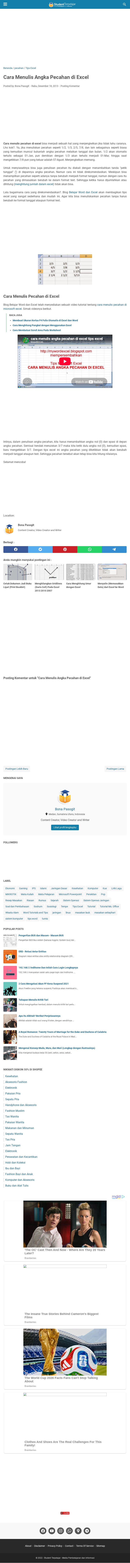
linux (68, 912)
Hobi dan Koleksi (15, 1162)
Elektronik (11, 1087)
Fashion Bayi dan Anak (19, 1174)
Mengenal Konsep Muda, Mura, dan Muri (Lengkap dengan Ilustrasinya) (57, 1048)
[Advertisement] (65, 37)
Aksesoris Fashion (16, 1082)
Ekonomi (10, 888)
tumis (45, 918)
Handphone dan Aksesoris (21, 1105)
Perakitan (91, 894)
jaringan (56, 912)
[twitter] (40, 549)
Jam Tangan (12, 1145)
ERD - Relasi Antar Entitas (32, 951)
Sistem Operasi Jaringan (96, 900)
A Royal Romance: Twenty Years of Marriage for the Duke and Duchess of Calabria (62, 1032)
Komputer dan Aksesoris (19, 1179)
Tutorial (91, 906)
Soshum (38, 906)
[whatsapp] (89, 549)
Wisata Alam (12, 912)
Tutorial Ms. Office (109, 906)
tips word (32, 918)
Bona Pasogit (65, 809)
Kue (105, 888)
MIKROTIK (10, 894)
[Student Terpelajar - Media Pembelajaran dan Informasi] (65, 4)
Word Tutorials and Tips (35, 912)
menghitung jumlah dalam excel (34, 184)
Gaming (23, 888)
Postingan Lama (115, 768)
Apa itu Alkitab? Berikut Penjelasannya (39, 1016)
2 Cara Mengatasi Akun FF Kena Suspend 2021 (44, 983)
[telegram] (114, 549)
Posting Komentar (70, 86)
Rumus (42, 900)
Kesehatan (77, 888)
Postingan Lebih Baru (16, 768)
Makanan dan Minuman (19, 1128)
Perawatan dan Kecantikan (21, 1156)
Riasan (30, 900)
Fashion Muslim (15, 1110)
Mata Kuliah (27, 894)
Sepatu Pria (12, 1099)
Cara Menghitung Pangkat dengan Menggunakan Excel (42, 325)
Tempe (64, 906)
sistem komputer (14, 918)
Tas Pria (10, 1139)
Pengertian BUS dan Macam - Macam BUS (41, 935)
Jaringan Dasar (59, 888)
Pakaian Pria (12, 1093)
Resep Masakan (13, 900)
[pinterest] (65, 549)
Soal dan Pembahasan (17, 906)
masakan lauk (82, 912)
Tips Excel (77, 906)
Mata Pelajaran (46, 894)
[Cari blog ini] (125, 4)
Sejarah (55, 900)
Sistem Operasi (71, 900)
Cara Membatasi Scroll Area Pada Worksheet (37, 330)
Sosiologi (51, 906)
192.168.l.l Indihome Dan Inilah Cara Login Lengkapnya (48, 967)
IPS (34, 888)
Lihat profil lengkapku (65, 827)
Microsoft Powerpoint (70, 894)
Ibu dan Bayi (12, 1168)
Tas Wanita (12, 1116)
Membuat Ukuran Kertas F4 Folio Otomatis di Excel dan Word (45, 320)
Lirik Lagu (116, 888)
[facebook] (15, 549)
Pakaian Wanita (14, 1122)
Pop (103, 894)
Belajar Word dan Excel (83, 192)
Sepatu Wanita (14, 1133)
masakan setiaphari (104, 912)
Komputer (93, 888)
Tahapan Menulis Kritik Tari (33, 999)
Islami (43, 888)
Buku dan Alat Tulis (16, 1185)
